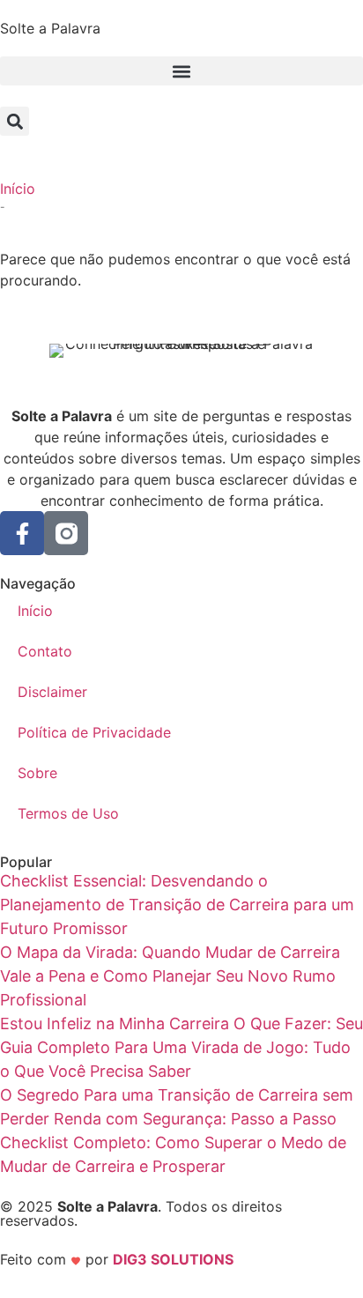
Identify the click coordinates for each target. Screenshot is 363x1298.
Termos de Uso (68, 813)
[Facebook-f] (22, 533)
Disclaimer (52, 692)
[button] (181, 70)
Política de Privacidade (94, 732)
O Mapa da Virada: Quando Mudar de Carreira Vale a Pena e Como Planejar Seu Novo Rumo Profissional (170, 976)
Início (17, 188)
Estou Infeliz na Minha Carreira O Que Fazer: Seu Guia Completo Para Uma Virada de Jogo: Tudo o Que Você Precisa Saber (181, 1047)
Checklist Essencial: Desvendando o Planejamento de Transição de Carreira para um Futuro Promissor (177, 905)
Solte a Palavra (50, 28)
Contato (45, 651)
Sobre (37, 773)
